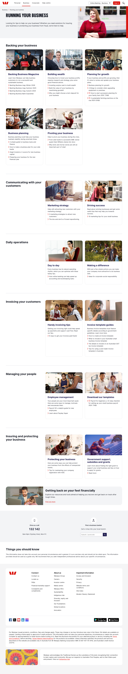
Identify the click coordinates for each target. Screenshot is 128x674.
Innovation (57, 610)
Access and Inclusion (83, 576)
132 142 (34, 529)
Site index (79, 591)
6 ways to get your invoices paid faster (63, 336)
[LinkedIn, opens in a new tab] (22, 619)
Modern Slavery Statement (85, 594)
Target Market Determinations (42, 638)
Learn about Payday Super (58, 413)
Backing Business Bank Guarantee (22, 94)
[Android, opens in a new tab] (100, 620)
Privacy (79, 582)
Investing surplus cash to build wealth (62, 85)
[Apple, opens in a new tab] (113, 620)
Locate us (34, 579)
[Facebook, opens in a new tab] (10, 619)
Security (79, 579)
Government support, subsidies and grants (99, 460)
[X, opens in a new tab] (14, 619)
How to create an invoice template (101, 336)
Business (26, 3)
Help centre (46, 3)
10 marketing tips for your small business (103, 216)
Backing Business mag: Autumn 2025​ (23, 91)
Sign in (116, 3)
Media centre (58, 586)
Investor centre (59, 582)
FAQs (33, 582)
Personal (17, 3)
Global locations (59, 607)
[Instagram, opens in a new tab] (26, 619)
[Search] (123, 3)
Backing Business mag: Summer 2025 (23, 88)
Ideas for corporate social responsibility (103, 276)
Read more (92, 473)
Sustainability (58, 592)
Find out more (50, 502)
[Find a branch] (105, 534)
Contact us (35, 576)
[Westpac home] (5, 3)
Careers (56, 579)
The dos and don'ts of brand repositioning (64, 219)
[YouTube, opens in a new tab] (18, 619)
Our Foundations (59, 604)
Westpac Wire (59, 589)
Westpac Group (59, 576)
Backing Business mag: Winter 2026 (22, 85)
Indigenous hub (59, 595)
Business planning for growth (99, 85)
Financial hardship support (40, 586)
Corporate (35, 3)
